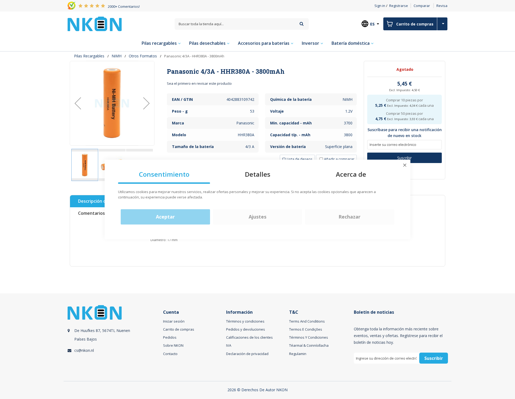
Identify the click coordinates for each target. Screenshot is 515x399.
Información (239, 312)
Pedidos (169, 337)
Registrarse (398, 5)
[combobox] (241, 24)
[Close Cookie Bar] (405, 165)
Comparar (422, 5)
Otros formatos (143, 55)
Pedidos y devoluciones (245, 329)
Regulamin (297, 353)
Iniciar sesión (174, 321)
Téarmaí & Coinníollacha (309, 345)
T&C (293, 312)
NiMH (117, 55)
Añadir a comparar (339, 159)
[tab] (262, 71)
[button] (78, 103)
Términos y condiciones (245, 321)
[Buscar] (302, 23)
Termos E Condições (305, 329)
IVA (228, 345)
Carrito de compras (178, 329)
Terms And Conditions (307, 321)
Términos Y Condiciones (308, 337)
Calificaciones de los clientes (249, 337)
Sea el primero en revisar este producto (199, 83)
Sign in (379, 5)
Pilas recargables (89, 55)
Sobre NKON (173, 345)
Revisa (441, 5)
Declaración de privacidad (247, 353)
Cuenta (171, 312)
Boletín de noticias (374, 312)
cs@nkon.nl (84, 350)
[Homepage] (95, 24)
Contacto (170, 353)
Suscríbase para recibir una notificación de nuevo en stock (404, 132)
